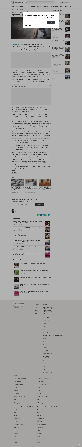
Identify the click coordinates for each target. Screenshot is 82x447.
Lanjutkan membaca (28, 25)
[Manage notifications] (79, 445)
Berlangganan (51, 22)
